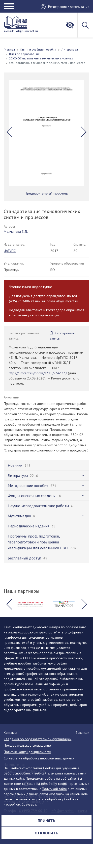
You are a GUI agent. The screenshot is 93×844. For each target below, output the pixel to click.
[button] (9, 131)
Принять (46, 820)
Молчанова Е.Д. (16, 231)
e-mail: (9, 31)
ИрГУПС (10, 251)
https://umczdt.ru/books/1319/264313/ (38, 373)
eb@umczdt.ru (27, 31)
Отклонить (46, 832)
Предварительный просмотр (46, 193)
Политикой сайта (54, 789)
